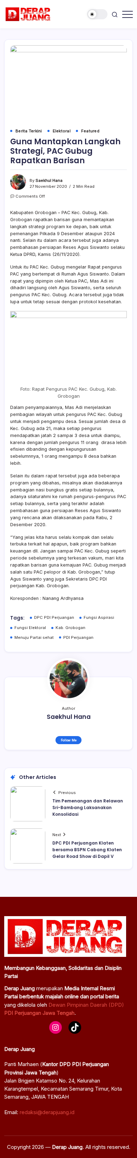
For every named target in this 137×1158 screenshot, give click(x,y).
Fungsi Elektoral (30, 627)
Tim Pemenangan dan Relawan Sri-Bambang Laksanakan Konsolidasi (87, 807)
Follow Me (69, 740)
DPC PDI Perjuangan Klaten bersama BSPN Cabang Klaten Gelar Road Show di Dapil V (87, 849)
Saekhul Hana (49, 180)
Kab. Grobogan (70, 627)
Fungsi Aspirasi (99, 617)
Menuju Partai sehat (34, 637)
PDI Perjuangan (78, 637)
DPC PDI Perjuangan (54, 617)
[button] (97, 14)
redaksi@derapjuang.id (47, 1112)
